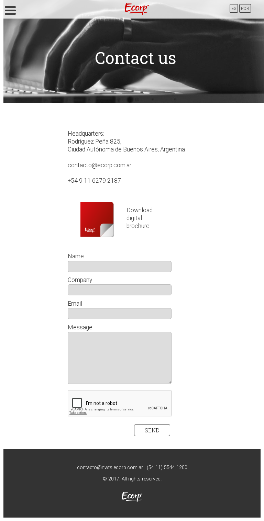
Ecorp (137, 9)
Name (76, 256)
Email (75, 303)
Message (80, 327)
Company (80, 279)
